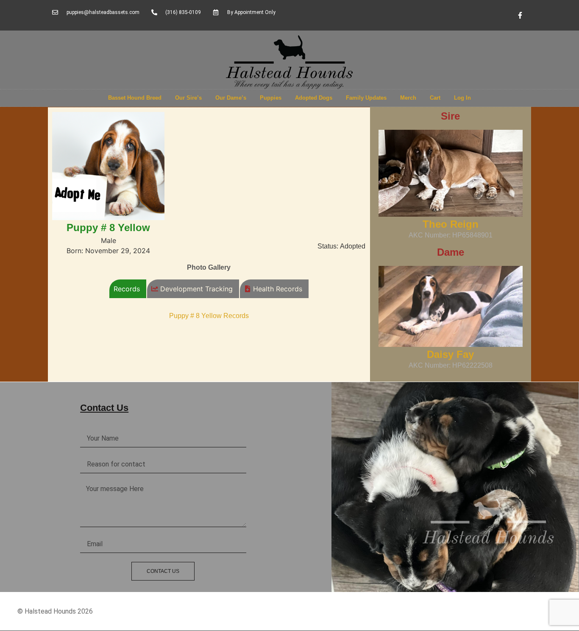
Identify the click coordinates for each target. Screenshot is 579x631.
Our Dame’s (230, 98)
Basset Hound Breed (134, 98)
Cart (435, 98)
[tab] (127, 288)
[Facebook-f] (520, 15)
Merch (408, 98)
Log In (462, 98)
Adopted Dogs (313, 98)
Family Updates (366, 98)
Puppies (270, 98)
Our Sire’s (188, 98)
